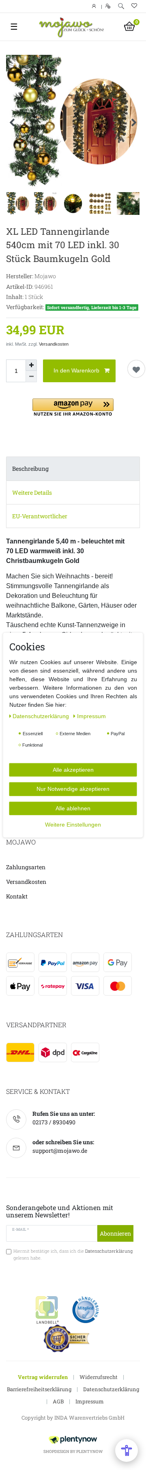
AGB (58, 1401)
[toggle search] (121, 6)
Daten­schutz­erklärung (42, 715)
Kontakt (17, 896)
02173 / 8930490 (53, 1122)
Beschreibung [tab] (30, 468)
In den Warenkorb (76, 370)
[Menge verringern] (31, 376)
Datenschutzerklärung (111, 1389)
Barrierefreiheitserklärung (39, 1389)
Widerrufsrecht (98, 1377)
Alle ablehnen (73, 808)
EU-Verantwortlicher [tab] (39, 516)
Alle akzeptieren (73, 769)
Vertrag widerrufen (43, 1377)
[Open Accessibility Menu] (126, 1450)
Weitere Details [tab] (32, 492)
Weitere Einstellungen (73, 824)
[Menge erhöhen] (31, 365)
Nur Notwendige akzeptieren (73, 789)
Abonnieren (115, 1233)
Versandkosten (54, 344)
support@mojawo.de (59, 1150)
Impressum (89, 1401)
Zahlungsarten (25, 867)
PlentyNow (89, 1451)
